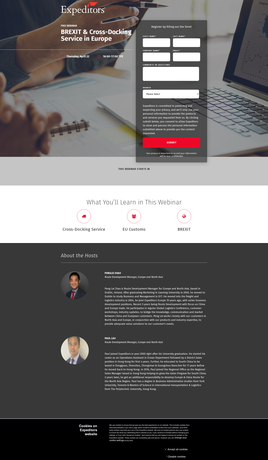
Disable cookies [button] (177, 456)
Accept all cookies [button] (177, 449)
